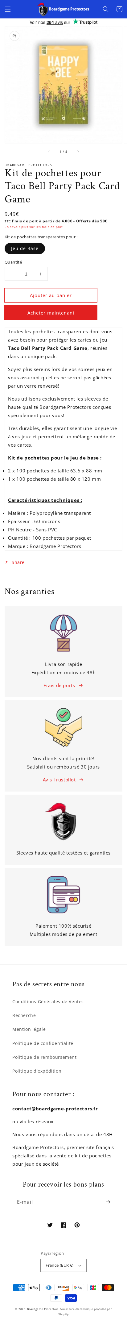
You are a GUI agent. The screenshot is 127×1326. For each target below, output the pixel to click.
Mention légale (29, 1029)
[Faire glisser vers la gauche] (49, 151)
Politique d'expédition (36, 1071)
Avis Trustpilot (59, 779)
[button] (7, 9)
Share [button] (18, 562)
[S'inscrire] (108, 1202)
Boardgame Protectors (43, 1309)
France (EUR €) (60, 1265)
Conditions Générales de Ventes (48, 1001)
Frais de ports (59, 685)
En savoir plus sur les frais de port (34, 227)
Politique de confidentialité (42, 1043)
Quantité (13, 262)
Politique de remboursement (44, 1057)
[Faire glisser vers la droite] (78, 151)
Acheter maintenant (51, 313)
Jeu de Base (25, 248)
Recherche (24, 1015)
